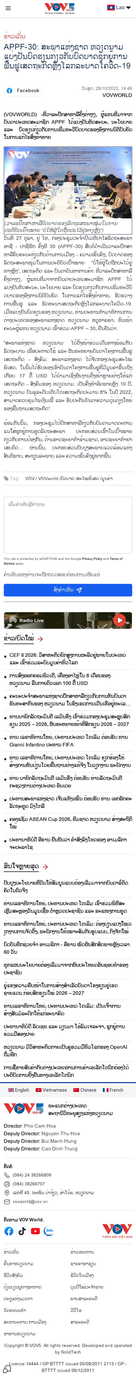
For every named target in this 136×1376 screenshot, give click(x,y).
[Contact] (7, 1368)
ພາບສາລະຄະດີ (84, 1299)
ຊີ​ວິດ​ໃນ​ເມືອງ (82, 1275)
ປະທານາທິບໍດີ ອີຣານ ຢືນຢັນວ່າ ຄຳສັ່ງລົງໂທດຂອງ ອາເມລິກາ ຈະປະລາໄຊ (68, 843)
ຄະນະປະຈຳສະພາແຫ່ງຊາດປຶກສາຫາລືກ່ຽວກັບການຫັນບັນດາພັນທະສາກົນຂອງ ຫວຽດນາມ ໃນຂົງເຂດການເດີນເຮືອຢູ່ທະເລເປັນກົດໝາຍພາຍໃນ (67, 700)
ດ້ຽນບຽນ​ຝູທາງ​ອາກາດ (22, 1287)
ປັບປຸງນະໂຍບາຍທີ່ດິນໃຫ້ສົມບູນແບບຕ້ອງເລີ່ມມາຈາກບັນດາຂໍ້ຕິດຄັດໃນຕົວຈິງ (66, 887)
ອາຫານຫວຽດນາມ (20, 1334)
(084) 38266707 (29, 1184)
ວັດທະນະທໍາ (15, 1310)
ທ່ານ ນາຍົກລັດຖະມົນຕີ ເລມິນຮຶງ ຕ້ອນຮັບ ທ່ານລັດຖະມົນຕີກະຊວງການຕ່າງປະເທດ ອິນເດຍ (65, 782)
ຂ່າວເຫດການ (82, 1252)
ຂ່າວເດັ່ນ (14, 36)
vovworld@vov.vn (30, 1202)
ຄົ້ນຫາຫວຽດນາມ (19, 1264)
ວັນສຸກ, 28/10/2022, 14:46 (107, 88)
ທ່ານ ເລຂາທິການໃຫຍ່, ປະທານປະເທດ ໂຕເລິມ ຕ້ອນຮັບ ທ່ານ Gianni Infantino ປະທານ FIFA (68, 741)
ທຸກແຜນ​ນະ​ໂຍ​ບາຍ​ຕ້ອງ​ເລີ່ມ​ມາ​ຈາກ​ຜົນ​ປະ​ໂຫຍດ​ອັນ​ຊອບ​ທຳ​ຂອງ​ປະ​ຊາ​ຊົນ (66, 969)
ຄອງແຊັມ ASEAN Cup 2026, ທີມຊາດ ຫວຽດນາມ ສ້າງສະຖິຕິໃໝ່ (70, 823)
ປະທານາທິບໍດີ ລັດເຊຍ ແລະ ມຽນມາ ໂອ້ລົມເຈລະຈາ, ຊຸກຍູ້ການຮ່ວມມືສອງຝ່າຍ (64, 1030)
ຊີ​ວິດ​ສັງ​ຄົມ (13, 1275)
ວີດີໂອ (76, 1310)
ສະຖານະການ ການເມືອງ (25, 1322)
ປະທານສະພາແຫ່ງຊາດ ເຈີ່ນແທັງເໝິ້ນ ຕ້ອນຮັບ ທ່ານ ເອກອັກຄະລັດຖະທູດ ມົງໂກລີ (70, 802)
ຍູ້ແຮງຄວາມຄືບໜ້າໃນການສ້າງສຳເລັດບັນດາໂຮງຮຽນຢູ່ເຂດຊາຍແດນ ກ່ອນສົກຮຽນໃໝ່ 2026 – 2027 (61, 989)
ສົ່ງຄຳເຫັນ (63, 590)
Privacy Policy (92, 559)
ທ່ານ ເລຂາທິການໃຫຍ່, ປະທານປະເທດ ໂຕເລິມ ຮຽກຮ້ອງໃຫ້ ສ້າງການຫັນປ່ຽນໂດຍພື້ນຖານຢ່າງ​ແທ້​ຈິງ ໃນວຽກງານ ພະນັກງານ (70, 761)
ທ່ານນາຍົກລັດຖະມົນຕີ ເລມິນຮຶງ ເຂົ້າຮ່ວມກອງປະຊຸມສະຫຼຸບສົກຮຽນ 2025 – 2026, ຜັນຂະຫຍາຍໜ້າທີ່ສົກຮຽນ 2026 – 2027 (69, 720)
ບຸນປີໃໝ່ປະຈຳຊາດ (87, 1287)
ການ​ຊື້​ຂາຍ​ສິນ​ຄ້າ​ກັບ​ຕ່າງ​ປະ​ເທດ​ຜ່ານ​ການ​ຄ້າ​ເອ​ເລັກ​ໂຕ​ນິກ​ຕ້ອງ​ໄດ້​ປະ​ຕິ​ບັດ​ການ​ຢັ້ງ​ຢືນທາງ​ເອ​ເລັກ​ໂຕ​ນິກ (66, 1071)
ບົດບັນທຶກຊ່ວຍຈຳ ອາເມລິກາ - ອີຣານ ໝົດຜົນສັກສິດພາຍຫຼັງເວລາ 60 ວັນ (67, 948)
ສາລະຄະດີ (80, 1322)
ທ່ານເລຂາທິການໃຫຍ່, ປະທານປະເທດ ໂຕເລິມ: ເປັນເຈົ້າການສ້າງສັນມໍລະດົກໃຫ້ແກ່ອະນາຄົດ (62, 1010)
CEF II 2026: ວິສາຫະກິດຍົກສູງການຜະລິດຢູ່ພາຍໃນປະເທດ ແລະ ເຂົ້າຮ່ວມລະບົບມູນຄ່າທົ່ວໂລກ (67, 659)
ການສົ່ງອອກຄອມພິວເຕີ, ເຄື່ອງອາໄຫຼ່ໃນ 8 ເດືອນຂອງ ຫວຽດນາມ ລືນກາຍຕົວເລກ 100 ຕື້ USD (59, 679)
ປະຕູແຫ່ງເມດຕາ (18, 1299)
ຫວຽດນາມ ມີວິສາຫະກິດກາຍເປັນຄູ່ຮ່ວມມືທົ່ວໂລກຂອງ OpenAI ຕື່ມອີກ (65, 1051)
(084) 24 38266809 (32, 1175)
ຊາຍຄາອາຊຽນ (83, 1264)
